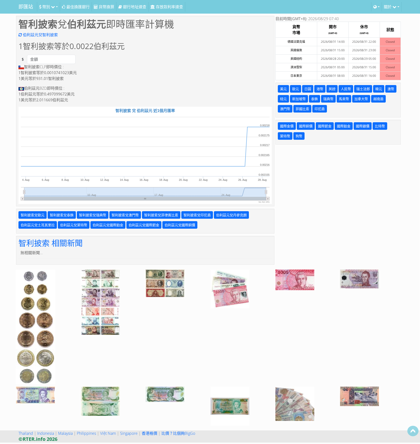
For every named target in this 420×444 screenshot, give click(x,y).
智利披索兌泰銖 (62, 215)
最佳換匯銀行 (77, 6)
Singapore (129, 433)
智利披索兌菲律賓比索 (161, 215)
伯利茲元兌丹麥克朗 (231, 215)
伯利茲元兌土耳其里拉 (38, 225)
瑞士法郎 (363, 89)
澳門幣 (285, 108)
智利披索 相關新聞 (50, 243)
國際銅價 (306, 126)
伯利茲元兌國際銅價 (180, 225)
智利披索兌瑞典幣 (92, 215)
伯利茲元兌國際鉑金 (108, 225)
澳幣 (390, 89)
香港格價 (149, 433)
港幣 (319, 89)
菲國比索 (302, 108)
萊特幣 (285, 136)
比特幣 (380, 126)
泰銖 (314, 98)
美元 (283, 89)
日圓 (307, 89)
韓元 (378, 89)
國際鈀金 (325, 126)
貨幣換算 (106, 6)
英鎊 (332, 89)
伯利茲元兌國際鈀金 (144, 225)
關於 (388, 6)
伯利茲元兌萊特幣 (73, 225)
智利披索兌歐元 (32, 215)
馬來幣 (344, 98)
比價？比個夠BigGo (178, 433)
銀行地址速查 (134, 6)
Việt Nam (108, 433)
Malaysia (65, 433)
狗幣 (299, 136)
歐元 (295, 89)
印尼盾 (320, 108)
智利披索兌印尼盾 (197, 215)
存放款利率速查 (169, 6)
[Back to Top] (413, 431)
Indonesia (45, 433)
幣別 (46, 6)
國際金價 (287, 126)
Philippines (86, 433)
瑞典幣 (328, 98)
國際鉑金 (343, 126)
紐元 (283, 98)
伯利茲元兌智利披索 (40, 34)
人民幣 (346, 89)
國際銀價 (362, 126)
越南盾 (378, 98)
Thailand (25, 433)
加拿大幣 (361, 98)
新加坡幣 (299, 98)
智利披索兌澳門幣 (125, 215)
